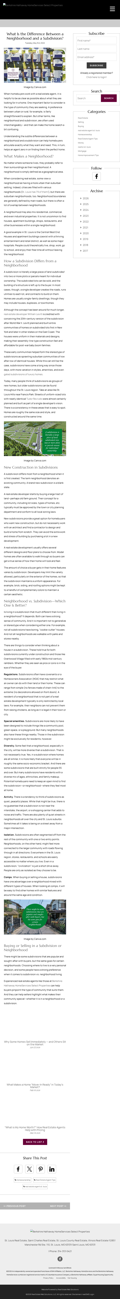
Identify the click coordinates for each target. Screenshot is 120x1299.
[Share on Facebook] (18, 1169)
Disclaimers (76, 1294)
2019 (85, 239)
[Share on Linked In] (52, 1169)
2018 (85, 245)
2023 (86, 216)
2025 (86, 204)
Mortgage (82, 151)
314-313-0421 (65, 1251)
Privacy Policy (48, 1278)
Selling (81, 122)
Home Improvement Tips (88, 155)
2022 (86, 221)
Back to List (34, 1141)
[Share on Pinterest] (40, 1169)
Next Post (57, 1206)
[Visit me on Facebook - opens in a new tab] (96, 176)
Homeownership (23, 1180)
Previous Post (16, 1206)
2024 (86, 210)
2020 (86, 233)
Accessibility (61, 1278)
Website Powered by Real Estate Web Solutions (60, 1289)
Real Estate (83, 118)
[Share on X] (29, 1169)
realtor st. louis (84, 147)
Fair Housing (72, 1278)
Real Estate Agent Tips (45, 1180)
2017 (85, 250)
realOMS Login (88, 1294)
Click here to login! (96, 77)
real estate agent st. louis (36, 1186)
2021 (85, 227)
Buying (81, 126)
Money (81, 142)
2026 (86, 198)
